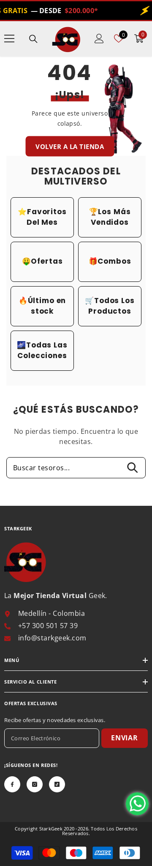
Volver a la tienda (69, 146)
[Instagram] (35, 784)
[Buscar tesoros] (33, 39)
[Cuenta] (99, 38)
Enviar (124, 737)
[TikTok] (57, 784)
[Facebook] (12, 784)
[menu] (9, 38)
